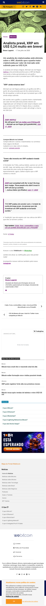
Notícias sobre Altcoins (9, 480)
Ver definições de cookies (30, 601)
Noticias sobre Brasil (8, 486)
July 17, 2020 (33, 190)
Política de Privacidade (22, 548)
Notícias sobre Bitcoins (9, 477)
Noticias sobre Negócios (9, 489)
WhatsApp (28, 251)
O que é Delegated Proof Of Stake (12, 524)
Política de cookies (12, 596)
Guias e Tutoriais (7, 495)
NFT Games (5, 501)
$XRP (7, 120)
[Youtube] (33, 7)
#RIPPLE (12, 120)
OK (14, 601)
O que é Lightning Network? (10, 520)
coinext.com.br (14, 148)
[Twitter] (26, 7)
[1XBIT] (23, 442)
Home (5, 37)
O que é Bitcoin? (8, 408)
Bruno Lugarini (11, 280)
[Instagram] (23, 7)
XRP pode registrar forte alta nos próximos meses (21, 384)
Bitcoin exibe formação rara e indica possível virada (21, 376)
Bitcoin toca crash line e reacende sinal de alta (19, 367)
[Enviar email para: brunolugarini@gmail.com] (6, 290)
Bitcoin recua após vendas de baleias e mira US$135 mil (22, 394)
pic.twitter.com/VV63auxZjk (29, 122)
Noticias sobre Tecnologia (10, 483)
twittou (6, 72)
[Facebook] (30, 7)
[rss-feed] (40, 7)
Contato (17, 544)
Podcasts (5, 492)
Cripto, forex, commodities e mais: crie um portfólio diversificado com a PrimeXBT (22, 227)
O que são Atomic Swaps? (11, 424)
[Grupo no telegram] (37, 7)
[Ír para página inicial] (23, 2)
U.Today (11, 234)
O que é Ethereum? (9, 412)
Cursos (4, 498)
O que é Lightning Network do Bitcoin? (15, 420)
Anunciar (18, 552)
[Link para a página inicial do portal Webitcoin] (23, 535)
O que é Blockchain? (9, 416)
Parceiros (19, 556)
